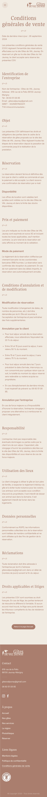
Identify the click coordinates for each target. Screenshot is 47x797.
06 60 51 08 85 (9, 686)
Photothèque (8, 733)
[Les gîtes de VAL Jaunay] (36, 5)
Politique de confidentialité (14, 761)
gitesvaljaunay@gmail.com (14, 681)
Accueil (5, 713)
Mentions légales (10, 755)
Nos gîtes (6, 718)
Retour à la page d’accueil (23, 627)
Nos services (8, 723)
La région (6, 728)
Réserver (6, 738)
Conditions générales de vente (16, 766)
